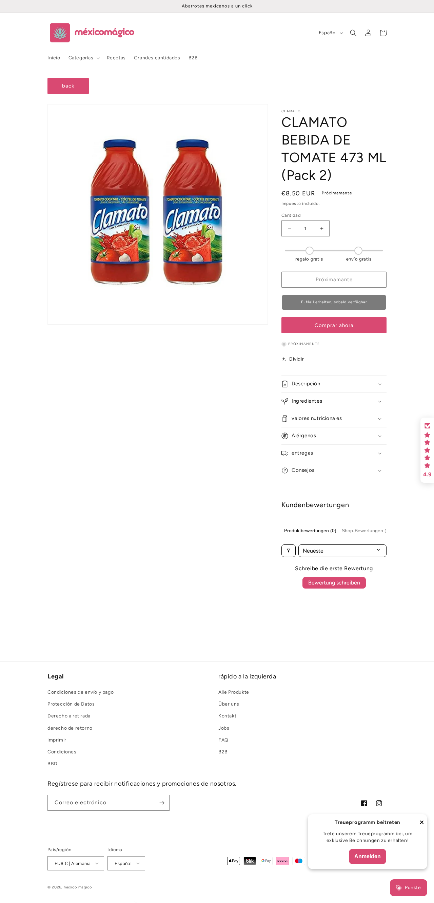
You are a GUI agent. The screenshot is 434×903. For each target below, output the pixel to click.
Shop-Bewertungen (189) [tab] (369, 530)
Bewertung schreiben (334, 582)
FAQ (223, 740)
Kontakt (227, 716)
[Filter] (288, 550)
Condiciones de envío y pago (80, 692)
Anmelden (367, 856)
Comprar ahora (334, 325)
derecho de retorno (70, 728)
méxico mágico (78, 887)
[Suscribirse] (161, 803)
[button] (83, 58)
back (68, 86)
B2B (223, 752)
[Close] (421, 823)
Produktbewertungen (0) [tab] (310, 530)
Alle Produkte (233, 692)
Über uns (228, 704)
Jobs (223, 728)
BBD (52, 764)
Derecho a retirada (69, 716)
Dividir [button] (296, 359)
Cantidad (291, 215)
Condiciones (62, 752)
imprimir (56, 740)
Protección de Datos (71, 704)
